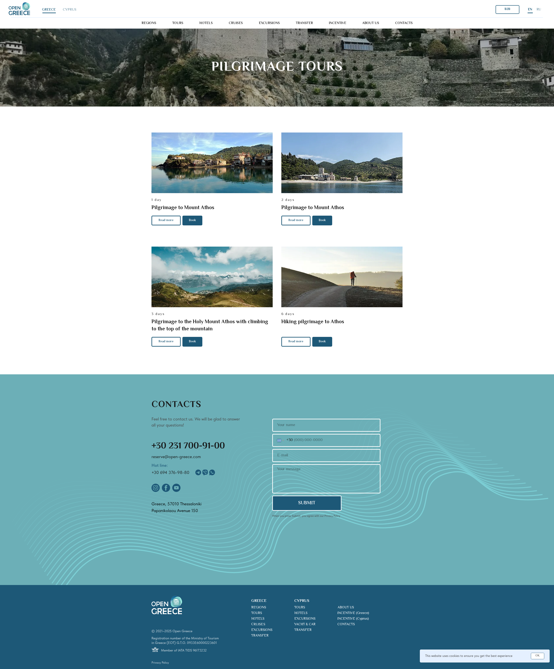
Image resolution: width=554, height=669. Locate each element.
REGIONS (258, 607)
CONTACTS (346, 624)
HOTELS (257, 619)
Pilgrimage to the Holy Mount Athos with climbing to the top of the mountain (209, 325)
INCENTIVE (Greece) (353, 613)
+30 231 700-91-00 (188, 446)
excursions (269, 23)
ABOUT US (346, 607)
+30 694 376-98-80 (170, 472)
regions (149, 23)
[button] (192, 220)
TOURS (256, 613)
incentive (337, 23)
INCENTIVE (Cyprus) (353, 619)
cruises (236, 23)
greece (49, 10)
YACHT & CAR (305, 624)
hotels (206, 23)
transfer (304, 23)
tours (177, 23)
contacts (404, 23)
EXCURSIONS (261, 630)
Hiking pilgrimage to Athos (312, 322)
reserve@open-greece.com (176, 456)
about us (370, 23)
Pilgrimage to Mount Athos (182, 208)
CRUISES (258, 624)
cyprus (69, 10)
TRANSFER (260, 635)
